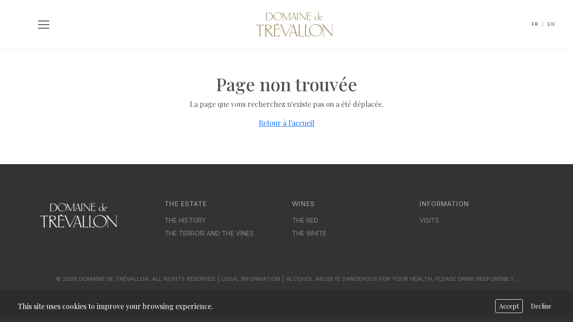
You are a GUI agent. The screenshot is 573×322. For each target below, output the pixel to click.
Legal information (251, 278)
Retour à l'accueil (286, 122)
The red (305, 220)
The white (309, 233)
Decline (541, 306)
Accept (509, 306)
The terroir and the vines (209, 233)
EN (551, 24)
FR (535, 24)
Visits (429, 220)
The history (185, 220)
